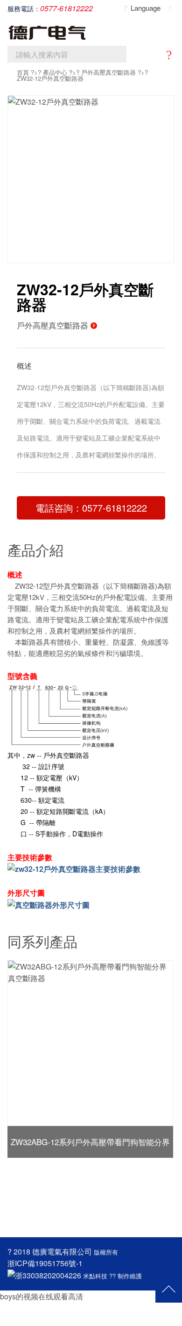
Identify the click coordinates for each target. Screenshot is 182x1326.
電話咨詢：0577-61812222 (91, 507)
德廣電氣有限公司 (62, 1251)
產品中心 (55, 72)
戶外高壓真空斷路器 (108, 72)
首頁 (23, 72)
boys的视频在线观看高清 (41, 1296)
